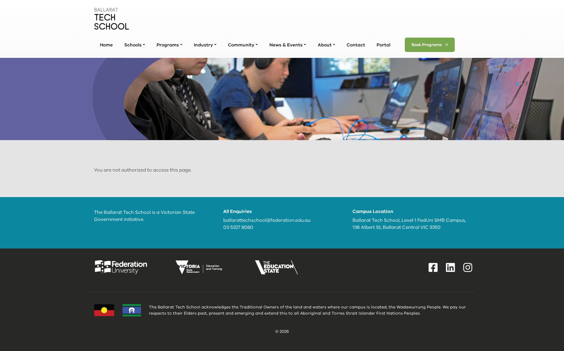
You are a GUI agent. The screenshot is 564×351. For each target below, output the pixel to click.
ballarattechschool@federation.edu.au (266, 220)
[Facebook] (433, 268)
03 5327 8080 (238, 227)
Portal (383, 45)
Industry (203, 45)
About (325, 45)
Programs (168, 45)
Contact (356, 45)
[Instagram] (467, 268)
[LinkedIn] (450, 268)
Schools (133, 45)
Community (241, 45)
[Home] (111, 18)
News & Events (286, 45)
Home (106, 45)
